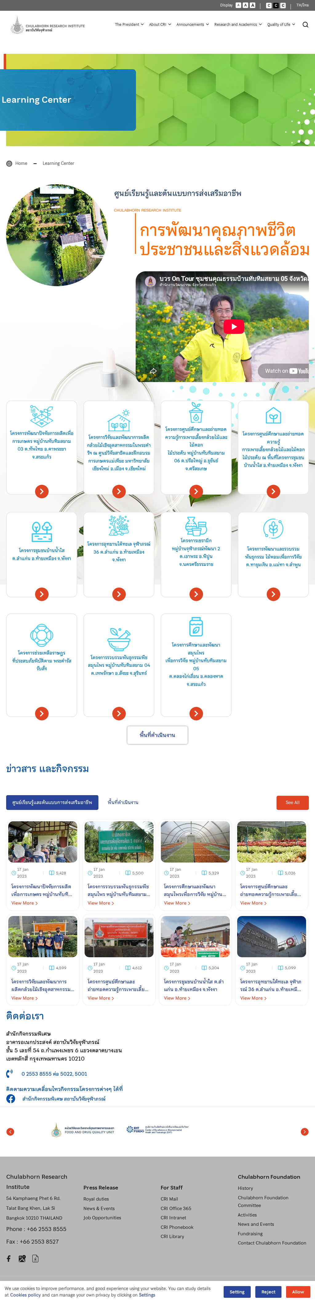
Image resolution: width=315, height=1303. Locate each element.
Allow (298, 1292)
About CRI (157, 25)
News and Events (256, 1224)
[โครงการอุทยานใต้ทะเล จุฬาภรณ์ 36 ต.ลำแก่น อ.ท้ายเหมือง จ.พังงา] (271, 959)
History (245, 1188)
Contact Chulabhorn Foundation (272, 1243)
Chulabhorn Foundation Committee (263, 1201)
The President (127, 25)
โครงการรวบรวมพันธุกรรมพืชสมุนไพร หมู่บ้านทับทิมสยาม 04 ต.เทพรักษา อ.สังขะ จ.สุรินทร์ (119, 665)
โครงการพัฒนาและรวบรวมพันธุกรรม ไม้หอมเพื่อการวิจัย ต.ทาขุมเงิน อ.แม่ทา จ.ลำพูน (273, 556)
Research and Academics (235, 25)
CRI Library (172, 1236)
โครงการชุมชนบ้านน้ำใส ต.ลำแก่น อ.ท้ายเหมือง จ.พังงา (41, 554)
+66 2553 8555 (46, 1229)
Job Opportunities (102, 1217)
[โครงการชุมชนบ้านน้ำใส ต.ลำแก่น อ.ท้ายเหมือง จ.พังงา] (195, 959)
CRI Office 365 (176, 1208)
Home (21, 163)
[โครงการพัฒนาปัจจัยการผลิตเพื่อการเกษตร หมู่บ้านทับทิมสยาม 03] (42, 865)
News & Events (99, 1208)
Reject (268, 1292)
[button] (293, 803)
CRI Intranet (173, 1217)
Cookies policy (25, 1295)
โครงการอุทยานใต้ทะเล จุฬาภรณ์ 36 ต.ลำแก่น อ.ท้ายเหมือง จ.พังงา (118, 552)
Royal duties (96, 1199)
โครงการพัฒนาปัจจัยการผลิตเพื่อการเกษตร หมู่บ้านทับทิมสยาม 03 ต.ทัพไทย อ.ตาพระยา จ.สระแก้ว (42, 445)
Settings (147, 1295)
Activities (247, 1215)
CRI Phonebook (177, 1227)
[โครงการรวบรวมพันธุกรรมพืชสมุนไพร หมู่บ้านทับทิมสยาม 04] (119, 865)
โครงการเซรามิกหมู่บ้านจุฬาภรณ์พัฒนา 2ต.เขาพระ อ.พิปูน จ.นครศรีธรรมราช (196, 552)
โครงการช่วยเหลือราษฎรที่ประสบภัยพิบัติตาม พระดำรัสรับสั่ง (41, 660)
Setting (237, 1292)
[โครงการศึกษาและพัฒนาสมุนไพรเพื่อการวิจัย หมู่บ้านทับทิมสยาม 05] (195, 865)
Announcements (190, 25)
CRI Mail (169, 1199)
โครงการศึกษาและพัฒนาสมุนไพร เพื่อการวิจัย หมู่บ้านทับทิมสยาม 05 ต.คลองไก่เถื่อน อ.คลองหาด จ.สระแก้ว (196, 664)
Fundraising (250, 1233)
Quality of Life (278, 25)
